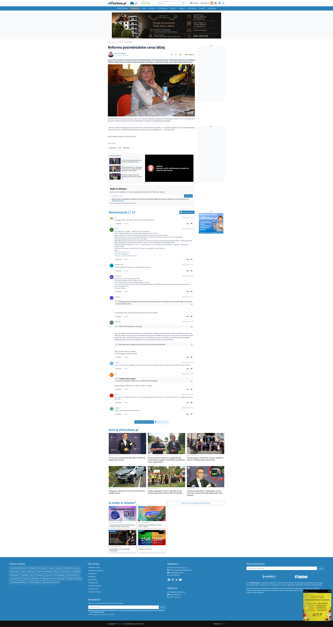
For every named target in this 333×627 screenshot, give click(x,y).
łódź (31, 575)
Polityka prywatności (96, 571)
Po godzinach (162, 8)
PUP (119, 148)
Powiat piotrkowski (44, 572)
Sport (144, 8)
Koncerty (112, 531)
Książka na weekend (74, 579)
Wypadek (67, 568)
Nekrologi (206, 3)
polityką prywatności (118, 201)
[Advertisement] (211, 74)
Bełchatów (14, 572)
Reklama (92, 577)
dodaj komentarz (187, 212)
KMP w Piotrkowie (58, 579)
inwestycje (31, 572)
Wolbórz (24, 575)
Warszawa (45, 579)
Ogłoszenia (192, 8)
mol (115, 217)
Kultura (152, 8)
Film (140, 531)
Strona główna (122, 8)
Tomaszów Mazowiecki (18, 582)
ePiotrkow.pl (111, 42)
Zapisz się (188, 196)
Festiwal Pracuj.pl (95, 592)
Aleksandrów (15, 579)
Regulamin (93, 574)
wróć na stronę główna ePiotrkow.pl (195, 503)
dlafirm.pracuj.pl (95, 586)
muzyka (57, 572)
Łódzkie (25, 579)
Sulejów (59, 568)
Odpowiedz (118, 223)
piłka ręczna (66, 572)
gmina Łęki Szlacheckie (50, 582)
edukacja (76, 568)
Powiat (172, 8)
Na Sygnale (42, 568)
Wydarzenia (135, 8)
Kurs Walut (195, 3)
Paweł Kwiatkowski (120, 53)
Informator (212, 8)
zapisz (162, 607)
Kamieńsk (76, 572)
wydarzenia (14, 575)
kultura (49, 575)
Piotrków (112, 148)
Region (181, 8)
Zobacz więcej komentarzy (144, 422)
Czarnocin (39, 575)
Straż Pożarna (34, 582)
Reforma (126, 148)
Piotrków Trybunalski (18, 568)
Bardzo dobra (146, 4)
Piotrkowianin (59, 575)
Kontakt (202, 8)
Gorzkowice (34, 579)
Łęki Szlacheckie (73, 575)
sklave (116, 229)
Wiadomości (128, 42)
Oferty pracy (94, 583)
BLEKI (116, 394)
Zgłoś (126, 223)
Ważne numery (95, 567)
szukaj (320, 568)
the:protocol (94, 589)
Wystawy (112, 507)
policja (51, 568)
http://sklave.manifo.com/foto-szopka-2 (125, 256)
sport (23, 572)
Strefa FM (111, 143)
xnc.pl (223, 624)
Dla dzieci (142, 507)
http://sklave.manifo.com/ (121, 252)
